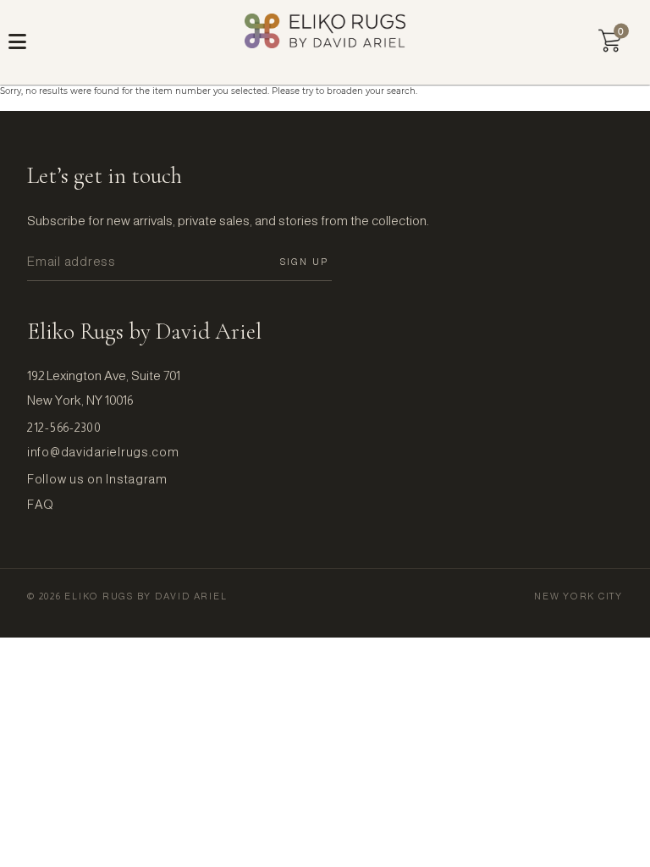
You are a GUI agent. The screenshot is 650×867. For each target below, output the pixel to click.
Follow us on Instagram (97, 479)
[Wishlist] (609, 41)
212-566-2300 (64, 427)
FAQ (40, 504)
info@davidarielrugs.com (103, 452)
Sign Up (304, 262)
